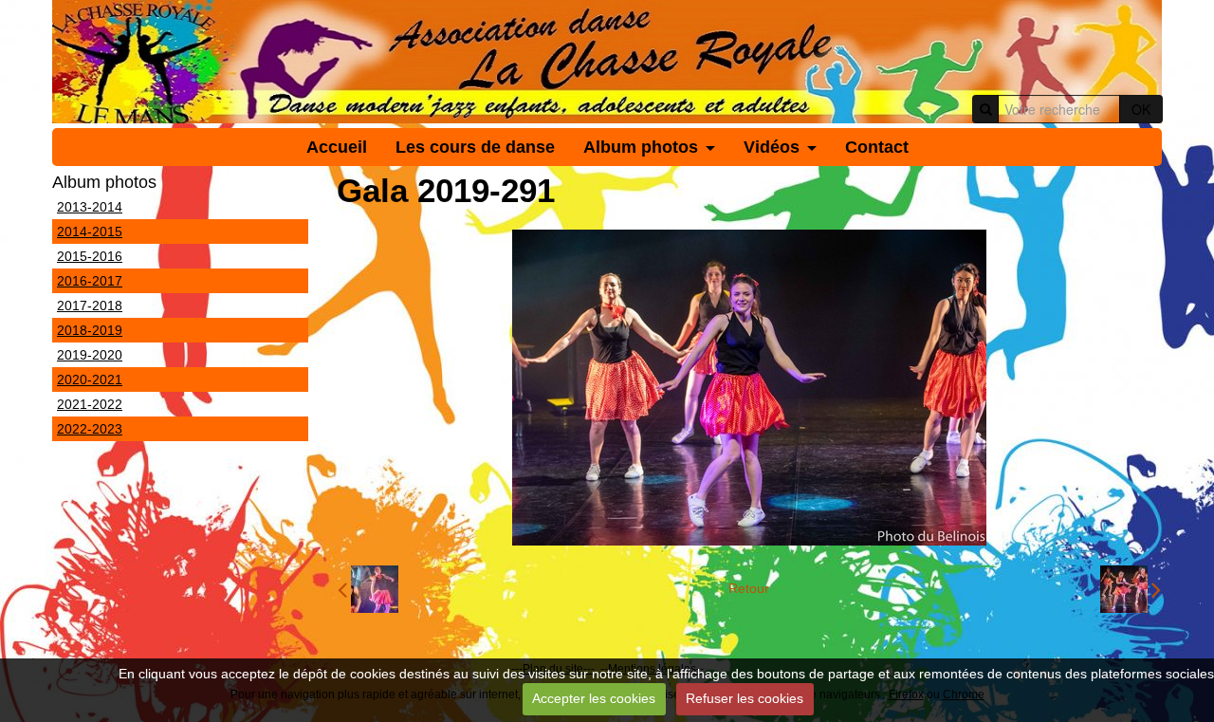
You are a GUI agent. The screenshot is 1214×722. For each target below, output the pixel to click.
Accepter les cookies (593, 698)
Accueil (336, 147)
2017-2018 (89, 305)
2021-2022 (89, 404)
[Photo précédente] (368, 589)
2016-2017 (89, 280)
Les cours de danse (475, 147)
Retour (748, 588)
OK (1140, 109)
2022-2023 (89, 428)
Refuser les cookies (744, 698)
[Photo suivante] (1130, 589)
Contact (877, 147)
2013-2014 (89, 206)
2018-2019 (89, 330)
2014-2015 (89, 231)
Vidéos (772, 147)
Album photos (640, 147)
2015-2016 (89, 256)
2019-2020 (89, 354)
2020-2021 (89, 379)
